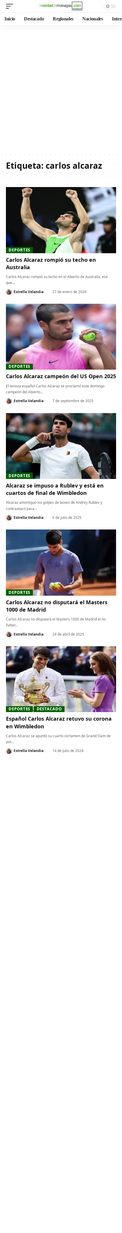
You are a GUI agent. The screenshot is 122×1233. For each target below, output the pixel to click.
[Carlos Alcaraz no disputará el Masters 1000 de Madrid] (61, 562)
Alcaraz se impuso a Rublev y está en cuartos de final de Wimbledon (55, 489)
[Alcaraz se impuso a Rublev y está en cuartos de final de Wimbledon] (61, 446)
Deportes (19, 250)
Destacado (49, 708)
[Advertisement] (61, 89)
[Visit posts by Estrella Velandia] (9, 292)
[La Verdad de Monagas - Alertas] (61, 6)
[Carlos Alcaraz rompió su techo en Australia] (61, 220)
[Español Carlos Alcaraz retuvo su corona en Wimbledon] (61, 679)
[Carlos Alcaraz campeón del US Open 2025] (61, 337)
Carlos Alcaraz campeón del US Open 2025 (61, 376)
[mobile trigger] (11, 6)
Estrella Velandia (29, 291)
